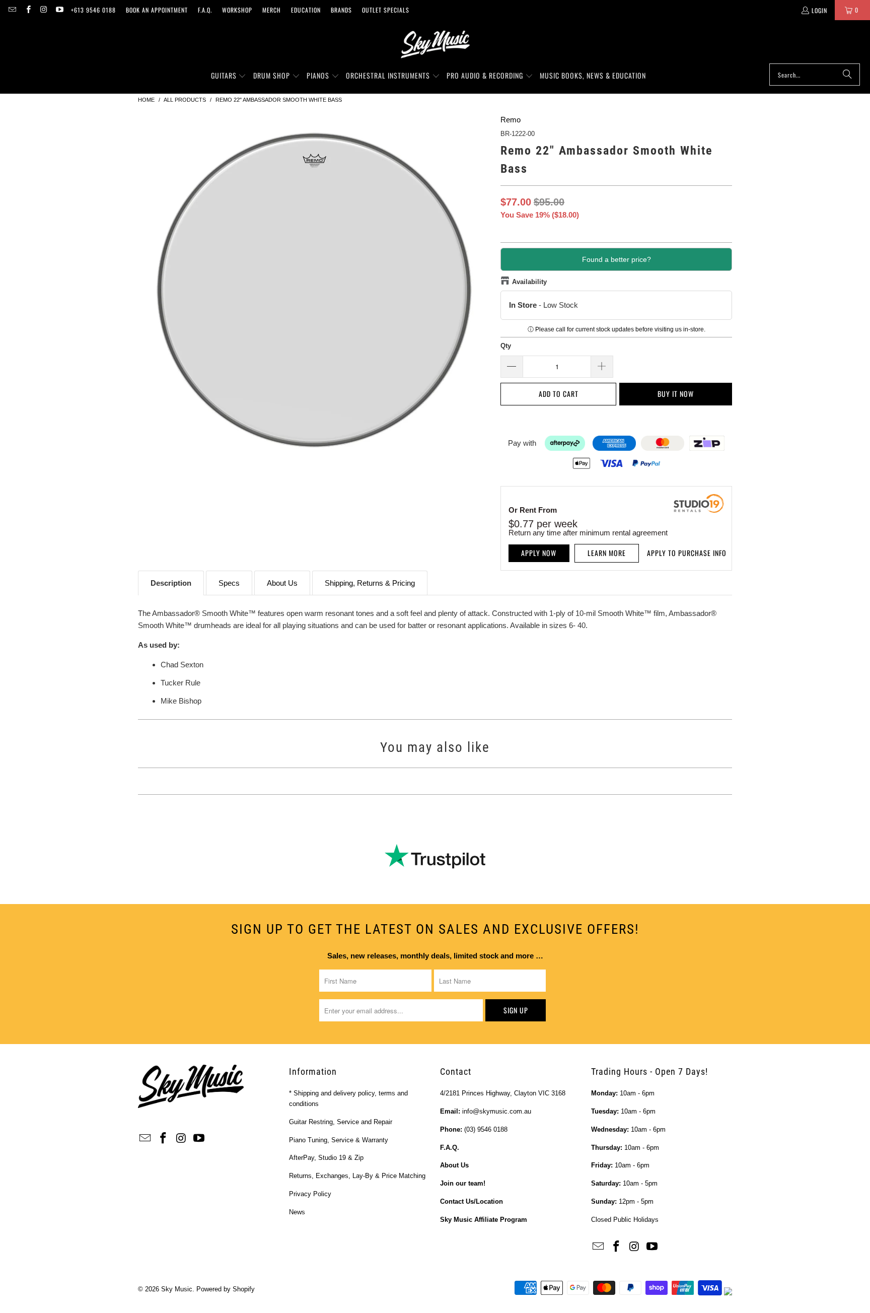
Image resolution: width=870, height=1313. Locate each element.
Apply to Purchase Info (687, 552)
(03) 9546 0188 (486, 1129)
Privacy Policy (310, 1194)
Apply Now (538, 552)
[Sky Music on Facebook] (27, 10)
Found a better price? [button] (616, 259)
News (297, 1212)
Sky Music (176, 1289)
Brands (341, 10)
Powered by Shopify (225, 1289)
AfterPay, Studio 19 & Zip (326, 1157)
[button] (229, 76)
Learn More (607, 552)
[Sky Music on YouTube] (59, 10)
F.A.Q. (205, 10)
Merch (271, 10)
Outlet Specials (385, 10)
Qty (505, 346)
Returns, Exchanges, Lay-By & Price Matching (357, 1176)
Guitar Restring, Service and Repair (340, 1122)
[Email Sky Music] (12, 10)
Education (306, 10)
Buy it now (676, 393)
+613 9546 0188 (93, 10)
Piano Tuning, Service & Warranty (338, 1140)
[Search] (847, 74)
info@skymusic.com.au (496, 1111)
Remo (510, 119)
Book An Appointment (157, 10)
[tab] (171, 583)
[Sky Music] (435, 44)
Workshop (237, 10)
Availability (529, 282)
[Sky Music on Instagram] (43, 10)
